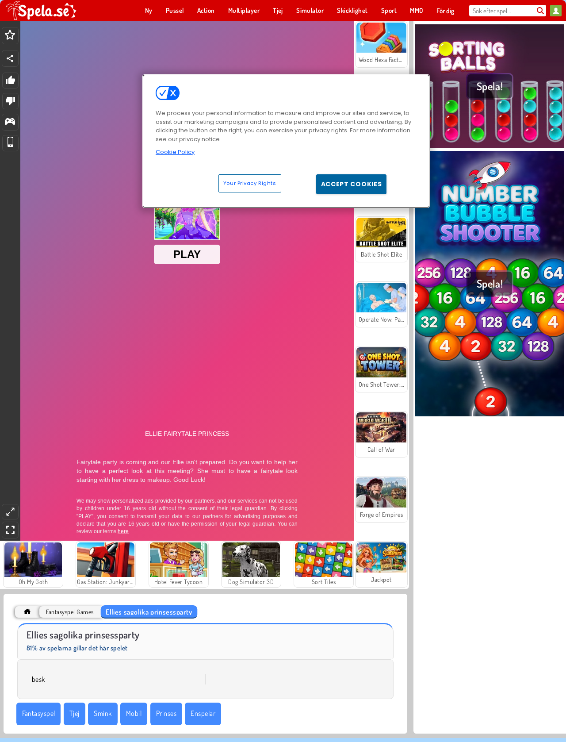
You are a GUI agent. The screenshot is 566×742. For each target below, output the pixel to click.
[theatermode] (10, 511)
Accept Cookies (351, 183)
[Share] (10, 58)
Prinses (166, 713)
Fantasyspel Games (69, 611)
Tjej (74, 713)
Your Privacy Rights (249, 182)
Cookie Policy (175, 152)
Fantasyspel (38, 713)
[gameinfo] (10, 122)
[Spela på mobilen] (10, 143)
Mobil (134, 713)
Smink (102, 713)
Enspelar (203, 713)
